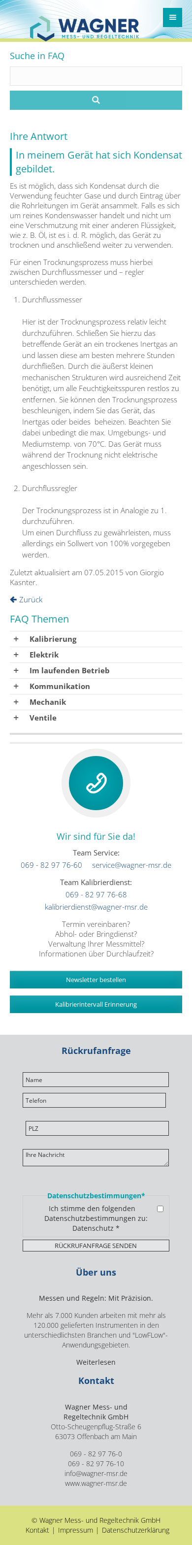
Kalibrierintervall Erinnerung (96, 1004)
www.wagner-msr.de (96, 1483)
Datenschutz (93, 1228)
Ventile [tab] (43, 718)
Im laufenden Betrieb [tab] (70, 670)
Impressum (75, 1530)
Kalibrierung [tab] (53, 639)
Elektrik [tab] (44, 654)
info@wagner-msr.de (96, 1473)
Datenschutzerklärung (135, 1530)
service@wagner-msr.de (131, 865)
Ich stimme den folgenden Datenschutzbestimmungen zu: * (96, 1218)
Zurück (30, 599)
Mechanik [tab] (48, 702)
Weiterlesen (96, 1362)
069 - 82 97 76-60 (51, 865)
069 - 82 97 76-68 (96, 894)
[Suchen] (96, 100)
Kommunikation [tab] (60, 686)
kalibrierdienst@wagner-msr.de (96, 907)
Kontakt (37, 1530)
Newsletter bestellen (96, 979)
